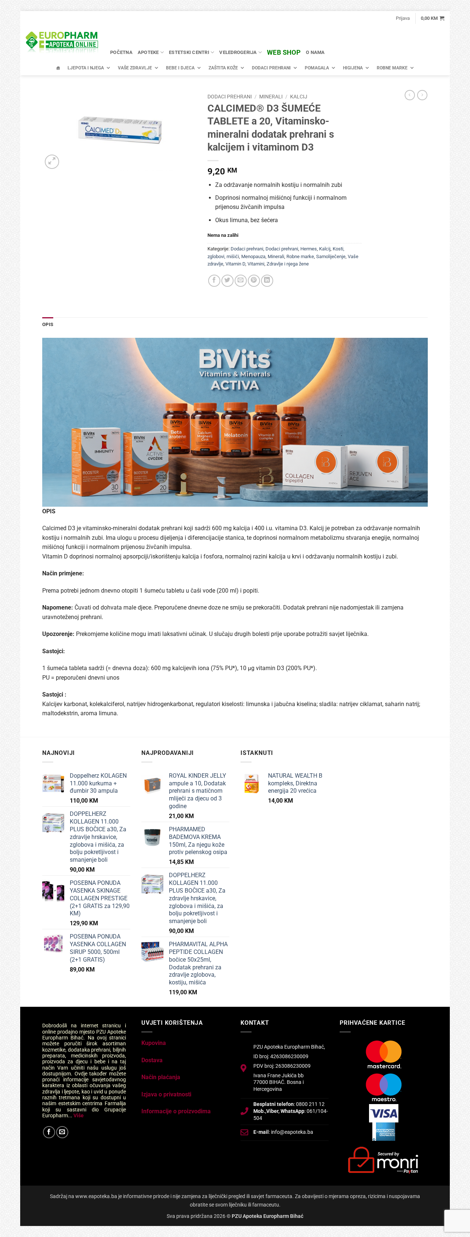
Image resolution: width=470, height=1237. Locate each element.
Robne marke (392, 67)
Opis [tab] (47, 324)
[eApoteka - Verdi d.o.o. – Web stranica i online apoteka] (62, 43)
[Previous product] (422, 95)
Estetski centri (189, 52)
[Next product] (410, 95)
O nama (315, 52)
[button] (403, 18)
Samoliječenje (331, 256)
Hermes (308, 249)
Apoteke (148, 52)
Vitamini (255, 264)
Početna (121, 52)
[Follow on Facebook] (49, 1132)
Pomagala (317, 67)
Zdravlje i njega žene (288, 264)
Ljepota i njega (86, 67)
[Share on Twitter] (227, 281)
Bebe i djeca (180, 67)
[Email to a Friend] (241, 281)
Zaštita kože (223, 67)
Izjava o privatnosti (166, 1094)
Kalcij (298, 97)
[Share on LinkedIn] (267, 281)
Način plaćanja (160, 1077)
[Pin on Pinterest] (254, 281)
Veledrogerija (238, 52)
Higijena (353, 67)
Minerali (271, 97)
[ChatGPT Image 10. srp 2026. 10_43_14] (235, 421)
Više (78, 1115)
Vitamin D (235, 264)
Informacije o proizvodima (176, 1111)
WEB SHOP (284, 52)
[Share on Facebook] (214, 281)
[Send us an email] (62, 1132)
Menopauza (253, 256)
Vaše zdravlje (135, 67)
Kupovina (153, 1042)
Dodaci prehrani (271, 67)
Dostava (152, 1060)
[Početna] (58, 68)
